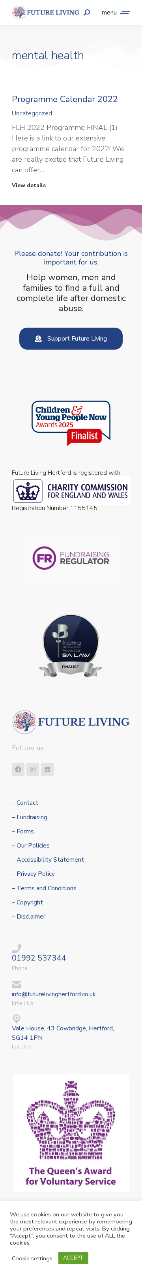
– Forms (23, 831)
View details (29, 185)
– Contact (25, 803)
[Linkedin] (47, 769)
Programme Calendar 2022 (65, 99)
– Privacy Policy (33, 874)
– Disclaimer (28, 917)
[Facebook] (18, 769)
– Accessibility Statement (48, 860)
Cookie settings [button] (32, 1258)
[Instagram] (32, 769)
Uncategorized (32, 113)
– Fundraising (29, 817)
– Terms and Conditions (44, 888)
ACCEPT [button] (73, 1257)
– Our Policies (31, 845)
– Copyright (27, 902)
